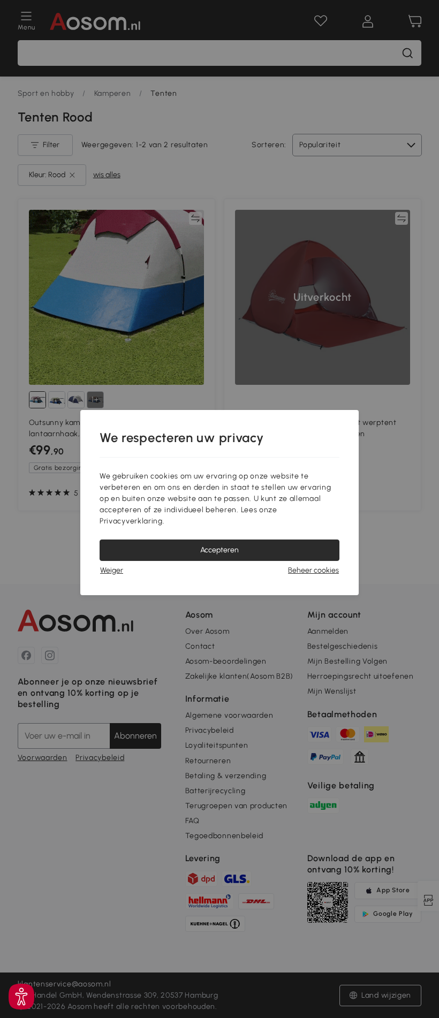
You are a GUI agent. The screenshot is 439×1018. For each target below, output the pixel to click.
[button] (21, 997)
